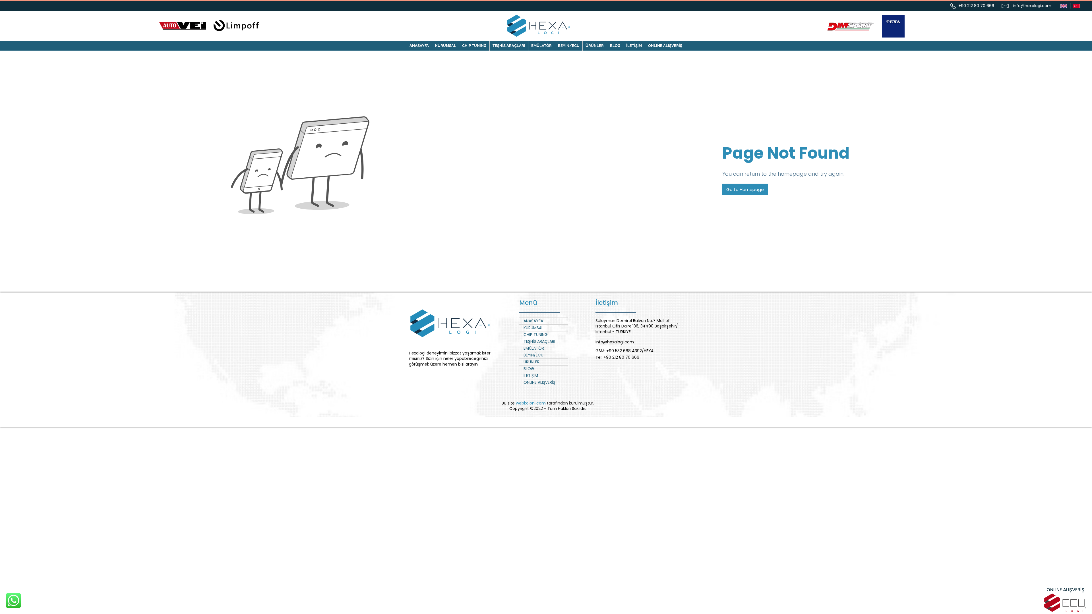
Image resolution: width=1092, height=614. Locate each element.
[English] (1064, 6)
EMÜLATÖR (534, 348)
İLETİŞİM (531, 375)
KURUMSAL (533, 328)
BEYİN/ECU (533, 355)
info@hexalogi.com (1032, 6)
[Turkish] (1076, 6)
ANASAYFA (533, 321)
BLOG (529, 369)
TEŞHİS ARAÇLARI (539, 341)
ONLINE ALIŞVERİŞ (539, 382)
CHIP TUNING (536, 334)
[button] (474, 46)
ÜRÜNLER (531, 362)
